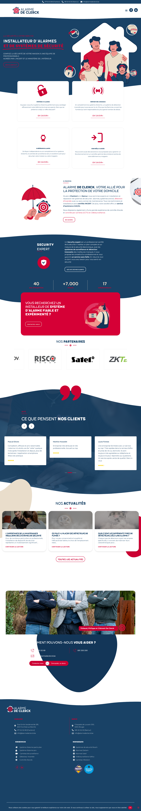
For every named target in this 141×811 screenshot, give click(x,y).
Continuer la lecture (14, 547)
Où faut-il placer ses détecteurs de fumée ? (70, 534)
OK (130, 807)
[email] (136, 10)
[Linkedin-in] (22, 767)
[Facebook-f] (17, 767)
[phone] (131, 10)
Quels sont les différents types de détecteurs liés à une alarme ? (115, 534)
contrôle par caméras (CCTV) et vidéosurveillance (85, 213)
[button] (126, 10)
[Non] (138, 808)
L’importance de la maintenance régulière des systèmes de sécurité (23, 534)
